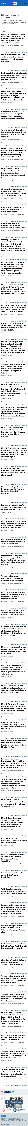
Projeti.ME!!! (7, 1124)
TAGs (2, 11)
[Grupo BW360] (16, 1098)
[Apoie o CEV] (14, 1106)
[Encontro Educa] (19, 1110)
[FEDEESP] (7, 1110)
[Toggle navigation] (25, 3)
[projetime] (14, 1102)
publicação (23, 52)
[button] (2, 1092)
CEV (3, 1116)
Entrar (14, 3)
